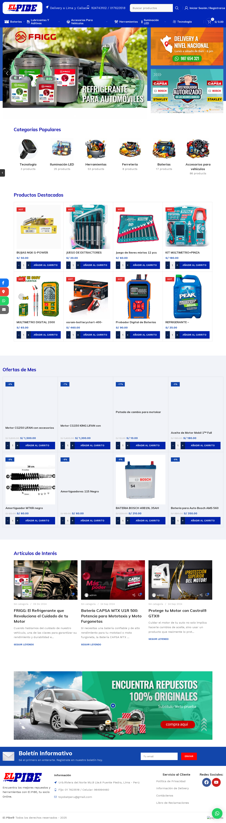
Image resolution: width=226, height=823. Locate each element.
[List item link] (176, 781)
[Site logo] (22, 7)
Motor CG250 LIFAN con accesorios (29, 427)
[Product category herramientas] (96, 155)
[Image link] (22, 777)
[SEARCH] (177, 8)
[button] (217, 813)
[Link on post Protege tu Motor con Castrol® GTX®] (180, 580)
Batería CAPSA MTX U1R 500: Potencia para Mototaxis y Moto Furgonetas (111, 616)
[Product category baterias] (164, 155)
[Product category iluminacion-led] (62, 155)
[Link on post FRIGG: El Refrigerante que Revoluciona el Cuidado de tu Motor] (46, 580)
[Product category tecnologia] (28, 155)
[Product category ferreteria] (130, 155)
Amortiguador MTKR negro (24, 508)
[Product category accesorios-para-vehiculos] (198, 157)
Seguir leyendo (24, 644)
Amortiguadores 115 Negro (80, 491)
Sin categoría (21, 604)
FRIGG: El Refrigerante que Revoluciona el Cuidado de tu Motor (41, 616)
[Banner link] (187, 46)
